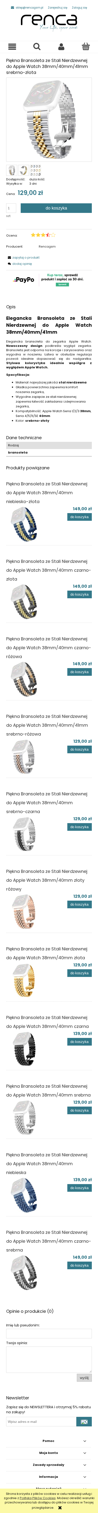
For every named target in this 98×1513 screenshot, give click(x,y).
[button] (12, 46)
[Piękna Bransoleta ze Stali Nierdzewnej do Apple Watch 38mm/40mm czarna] (27, 1049)
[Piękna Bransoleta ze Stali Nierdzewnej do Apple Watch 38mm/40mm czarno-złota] (27, 602)
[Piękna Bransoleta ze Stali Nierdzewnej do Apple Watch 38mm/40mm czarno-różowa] (27, 679)
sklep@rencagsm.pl (29, 8)
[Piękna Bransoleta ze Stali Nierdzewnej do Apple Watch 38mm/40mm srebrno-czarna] (27, 834)
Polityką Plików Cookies (38, 1498)
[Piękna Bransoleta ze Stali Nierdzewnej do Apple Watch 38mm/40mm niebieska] (27, 1195)
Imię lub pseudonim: (23, 1325)
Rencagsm (47, 246)
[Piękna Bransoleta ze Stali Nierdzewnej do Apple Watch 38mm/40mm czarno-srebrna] (27, 1273)
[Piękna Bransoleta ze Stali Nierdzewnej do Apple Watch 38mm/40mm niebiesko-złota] (27, 524)
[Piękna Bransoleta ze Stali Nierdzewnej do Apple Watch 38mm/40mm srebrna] (27, 1118)
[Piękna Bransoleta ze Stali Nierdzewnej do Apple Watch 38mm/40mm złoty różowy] (27, 912)
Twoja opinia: (17, 1343)
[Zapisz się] (84, 1421)
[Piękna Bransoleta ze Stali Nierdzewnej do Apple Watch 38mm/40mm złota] (27, 980)
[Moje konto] (61, 46)
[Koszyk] (86, 46)
